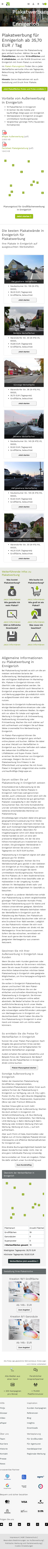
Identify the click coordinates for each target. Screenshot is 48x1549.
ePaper (3, 1423)
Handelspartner (34, 1449)
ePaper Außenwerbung (13, 136)
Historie (4, 1449)
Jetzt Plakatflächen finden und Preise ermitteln (24, 89)
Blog (29, 1418)
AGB (22, 1537)
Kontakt (4, 1454)
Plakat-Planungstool (14, 66)
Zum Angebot (24, 1310)
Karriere (4, 1444)
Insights (30, 1423)
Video (2, 1418)
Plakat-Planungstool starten (24, 1068)
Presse (3, 1459)
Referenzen (32, 1413)
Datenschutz (31, 1537)
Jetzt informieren (12, 599)
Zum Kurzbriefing (24, 1165)
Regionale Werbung (36, 1454)
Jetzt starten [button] (23, 216)
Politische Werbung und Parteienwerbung (23, 1543)
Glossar (3, 1413)
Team (2, 1439)
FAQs (2, 1408)
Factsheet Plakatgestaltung (15, 148)
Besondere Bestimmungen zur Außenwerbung (23, 1540)
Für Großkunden (35, 1439)
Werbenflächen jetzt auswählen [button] (23, 1261)
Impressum (14, 1537)
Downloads (32, 1428)
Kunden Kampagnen (36, 1408)
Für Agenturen (34, 1444)
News (2, 1464)
